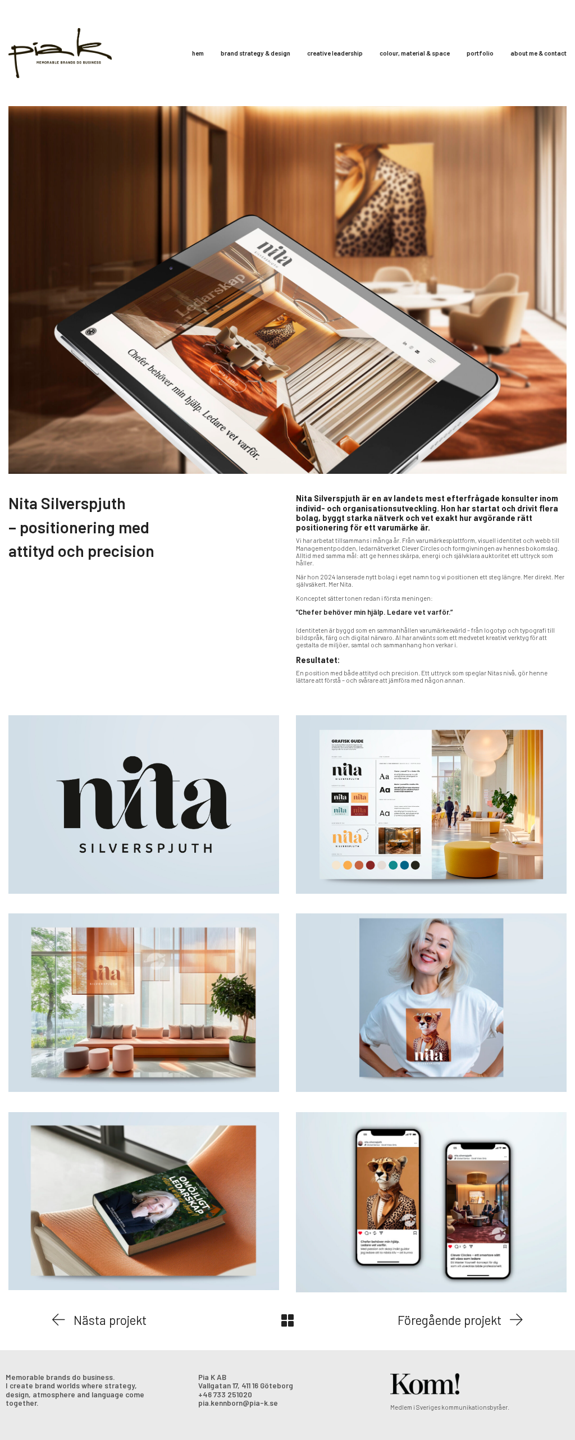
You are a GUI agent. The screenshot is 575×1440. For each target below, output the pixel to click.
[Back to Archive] (287, 1320)
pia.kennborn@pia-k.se (238, 1402)
